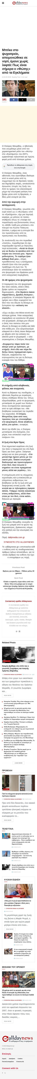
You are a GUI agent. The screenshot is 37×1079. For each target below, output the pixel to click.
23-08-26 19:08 (19, 944)
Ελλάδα (6, 789)
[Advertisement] (18, 26)
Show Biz (7, 661)
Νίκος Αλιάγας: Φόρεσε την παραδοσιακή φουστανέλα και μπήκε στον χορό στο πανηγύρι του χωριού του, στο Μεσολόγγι (18, 736)
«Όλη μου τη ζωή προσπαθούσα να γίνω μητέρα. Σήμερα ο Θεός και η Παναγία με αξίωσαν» (17, 903)
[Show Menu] (3, 3)
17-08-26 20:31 (27, 799)
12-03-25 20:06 (6, 77)
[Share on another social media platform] (31, 99)
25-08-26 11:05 (27, 674)
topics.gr (10, 1049)
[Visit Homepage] (20, 3)
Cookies (20, 1058)
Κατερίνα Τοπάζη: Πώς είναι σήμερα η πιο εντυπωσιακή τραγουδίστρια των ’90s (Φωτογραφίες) (19, 703)
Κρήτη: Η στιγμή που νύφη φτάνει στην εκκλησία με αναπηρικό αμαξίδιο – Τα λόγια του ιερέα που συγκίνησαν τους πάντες (23, 938)
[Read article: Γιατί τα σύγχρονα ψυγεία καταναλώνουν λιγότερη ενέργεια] (18, 783)
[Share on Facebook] (14, 99)
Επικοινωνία (20, 1061)
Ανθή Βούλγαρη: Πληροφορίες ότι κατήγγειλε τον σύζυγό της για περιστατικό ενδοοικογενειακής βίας (19, 729)
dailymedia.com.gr (16, 537)
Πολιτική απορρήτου (8, 1061)
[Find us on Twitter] (5, 1072)
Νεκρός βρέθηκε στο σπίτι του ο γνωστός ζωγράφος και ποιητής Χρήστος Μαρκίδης (15, 668)
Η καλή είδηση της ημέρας (15, 896)
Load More (18, 763)
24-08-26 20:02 (9, 911)
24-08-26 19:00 (27, 1000)
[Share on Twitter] (22, 99)
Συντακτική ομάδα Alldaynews (18, 601)
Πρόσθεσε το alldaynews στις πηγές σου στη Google (19, 166)
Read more (8, 695)
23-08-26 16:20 (19, 958)
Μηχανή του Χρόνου (11, 985)
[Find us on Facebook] (2, 1072)
